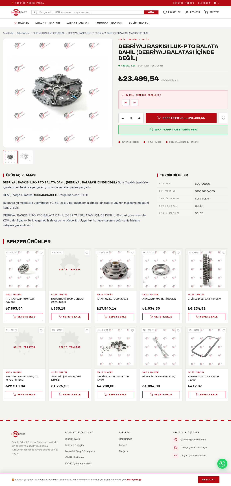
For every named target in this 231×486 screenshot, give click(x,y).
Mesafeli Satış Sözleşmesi (80, 451)
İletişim (204, 3)
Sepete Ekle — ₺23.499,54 (183, 117)
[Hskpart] (19, 12)
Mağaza (21, 23)
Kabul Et (208, 479)
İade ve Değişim (74, 445)
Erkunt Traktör (47, 23)
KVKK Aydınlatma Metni (78, 463)
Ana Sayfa (8, 33)
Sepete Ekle (26, 317)
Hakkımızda (125, 439)
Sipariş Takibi (183, 3)
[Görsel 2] (26, 157)
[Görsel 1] (10, 157)
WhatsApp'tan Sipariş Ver (176, 129)
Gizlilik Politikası (74, 457)
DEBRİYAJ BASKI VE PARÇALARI (49, 33)
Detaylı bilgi (134, 479)
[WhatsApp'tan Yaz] (222, 464)
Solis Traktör (140, 23)
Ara (151, 12)
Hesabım (195, 12)
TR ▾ (216, 3)
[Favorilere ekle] (223, 118)
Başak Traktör (78, 23)
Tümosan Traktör (108, 23)
